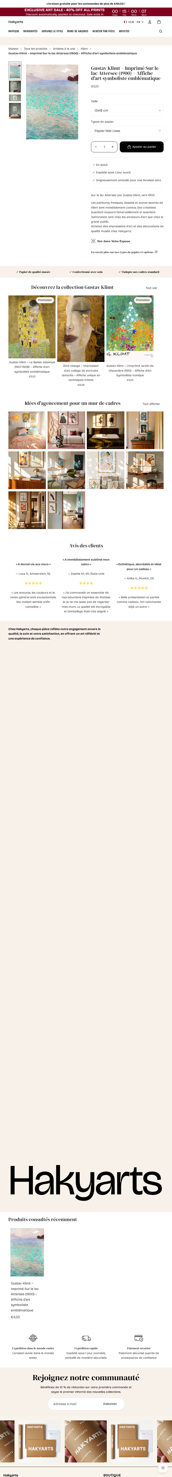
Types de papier (102, 122)
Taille (94, 101)
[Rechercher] (160, 31)
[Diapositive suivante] (42, 430)
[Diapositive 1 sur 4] (15, 70)
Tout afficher (151, 404)
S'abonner (110, 1404)
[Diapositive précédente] (11, 430)
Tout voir (151, 288)
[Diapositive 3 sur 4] (15, 97)
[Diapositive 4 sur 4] (15, 111)
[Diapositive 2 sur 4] (15, 87)
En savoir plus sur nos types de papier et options (122, 252)
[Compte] (149, 22)
